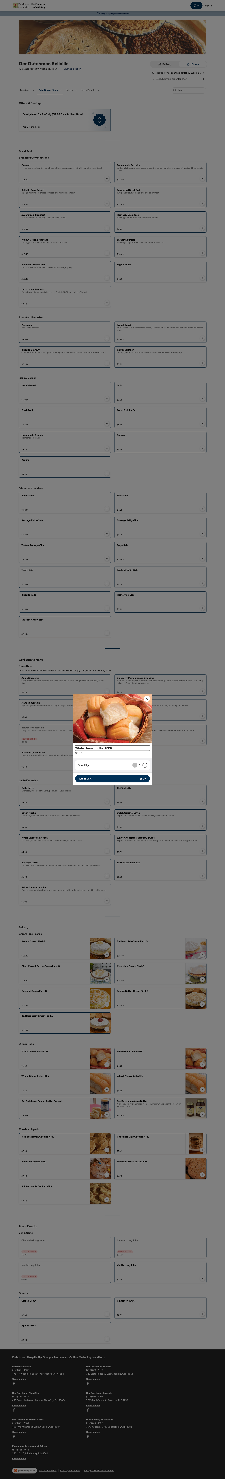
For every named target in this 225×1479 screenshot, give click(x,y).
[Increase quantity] (144, 765)
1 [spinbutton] (140, 765)
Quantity (83, 765)
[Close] (147, 699)
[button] (112, 718)
